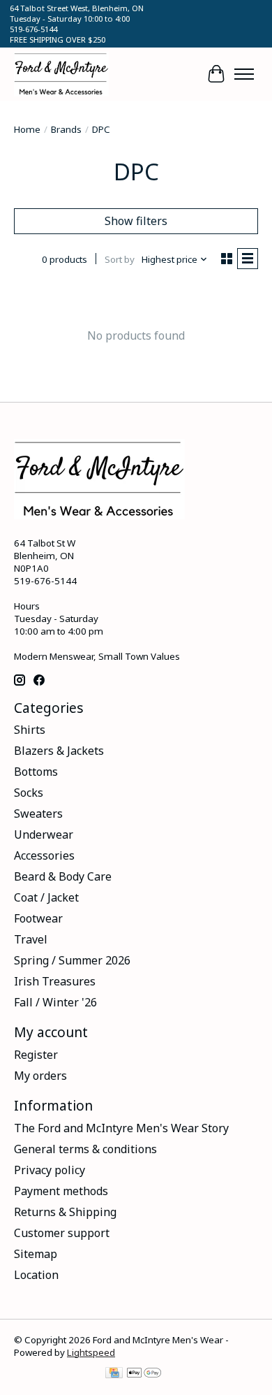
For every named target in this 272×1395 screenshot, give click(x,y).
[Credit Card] (114, 1374)
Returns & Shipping (65, 1212)
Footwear (38, 918)
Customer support (61, 1233)
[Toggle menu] (244, 74)
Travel (30, 939)
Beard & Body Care (63, 876)
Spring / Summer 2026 (72, 960)
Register (36, 1054)
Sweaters (38, 813)
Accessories (44, 855)
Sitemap (35, 1254)
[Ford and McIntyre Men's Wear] (61, 74)
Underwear (43, 834)
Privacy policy (49, 1170)
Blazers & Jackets (59, 750)
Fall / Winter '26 (55, 1002)
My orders (40, 1075)
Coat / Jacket (46, 897)
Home (27, 129)
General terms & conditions (85, 1149)
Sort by (120, 259)
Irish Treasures (55, 981)
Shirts (29, 729)
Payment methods (61, 1191)
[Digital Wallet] (144, 1374)
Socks (28, 792)
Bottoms (36, 771)
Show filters (136, 221)
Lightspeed (91, 1352)
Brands (66, 129)
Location (36, 1274)
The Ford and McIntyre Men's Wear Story (121, 1128)
